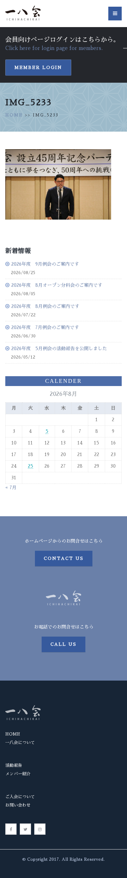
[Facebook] (11, 829)
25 (30, 466)
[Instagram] (40, 829)
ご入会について (20, 797)
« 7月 (11, 487)
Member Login (38, 67)
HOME (14, 115)
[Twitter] (25, 829)
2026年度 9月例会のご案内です (45, 264)
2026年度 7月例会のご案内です (45, 327)
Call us (63, 644)
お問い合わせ (18, 805)
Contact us (64, 558)
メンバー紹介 (18, 774)
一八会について (20, 742)
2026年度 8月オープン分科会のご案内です (56, 285)
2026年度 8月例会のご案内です (45, 306)
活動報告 (13, 765)
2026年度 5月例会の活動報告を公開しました (59, 348)
